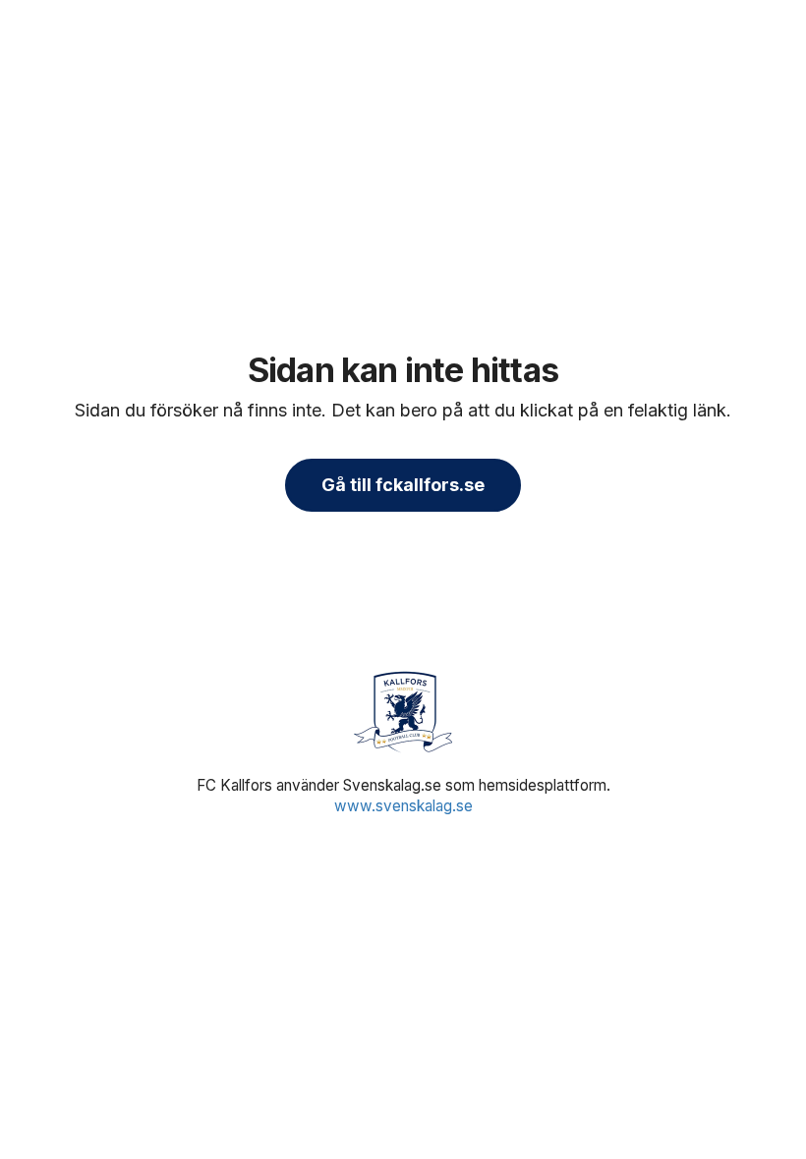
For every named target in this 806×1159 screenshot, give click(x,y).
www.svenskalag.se (403, 806)
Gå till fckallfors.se (403, 484)
